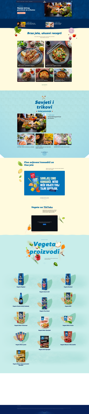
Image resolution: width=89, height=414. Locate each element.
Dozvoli (45, 224)
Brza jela (18, 1)
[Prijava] (68, 1)
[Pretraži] (66, 1)
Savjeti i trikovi (22, 1)
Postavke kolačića (19, 405)
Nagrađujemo (30, 1)
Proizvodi (26, 1)
